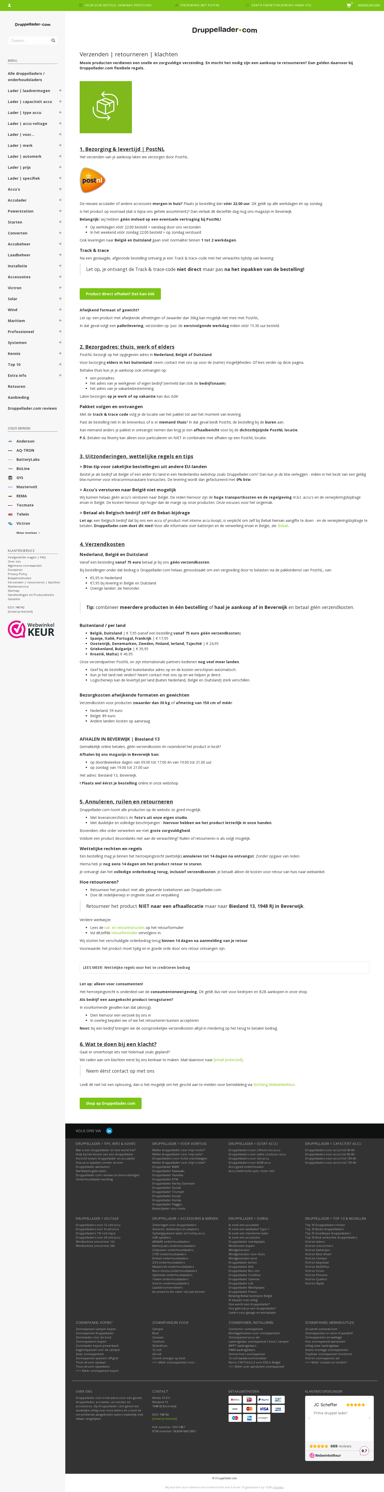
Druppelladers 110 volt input (95, 1233)
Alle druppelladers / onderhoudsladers (26, 76)
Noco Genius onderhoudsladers (174, 1271)
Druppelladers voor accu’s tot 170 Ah (330, 1162)
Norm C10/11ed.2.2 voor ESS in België (255, 1362)
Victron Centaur (316, 1258)
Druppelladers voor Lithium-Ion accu (254, 1150)
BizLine (23, 468)
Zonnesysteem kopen (91, 1341)
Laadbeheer (19, 254)
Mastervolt (26, 486)
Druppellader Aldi (241, 1266)
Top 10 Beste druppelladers (324, 1229)
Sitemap (13, 591)
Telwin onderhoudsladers (170, 1279)
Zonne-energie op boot (168, 1358)
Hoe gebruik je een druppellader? (252, 1308)
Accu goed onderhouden (246, 1167)
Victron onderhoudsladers (170, 1283)
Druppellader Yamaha (167, 1175)
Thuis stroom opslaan (91, 1362)
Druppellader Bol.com (244, 1271)
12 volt (156, 1350)
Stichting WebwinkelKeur (274, 1084)
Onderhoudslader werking (94, 1179)
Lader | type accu (24, 112)
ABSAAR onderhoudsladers (171, 1241)
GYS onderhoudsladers (168, 1262)
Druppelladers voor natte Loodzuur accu (257, 1154)
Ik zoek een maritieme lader (249, 1233)
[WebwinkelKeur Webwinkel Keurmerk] (40, 629)
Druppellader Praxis (243, 1292)
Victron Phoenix (316, 1275)
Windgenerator (239, 1250)
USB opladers (161, 1237)
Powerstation (20, 211)
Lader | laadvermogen (29, 90)
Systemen (17, 342)
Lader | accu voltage (27, 123)
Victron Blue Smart (318, 1254)
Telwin (22, 514)
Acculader (17, 200)
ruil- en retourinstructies (124, 927)
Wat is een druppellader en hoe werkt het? (106, 1150)
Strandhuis (159, 1346)
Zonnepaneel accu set (244, 1337)
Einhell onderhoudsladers (170, 1258)
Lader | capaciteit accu (30, 101)
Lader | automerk (25, 156)
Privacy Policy (17, 574)
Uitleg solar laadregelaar (322, 1346)
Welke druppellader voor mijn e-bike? (178, 1162)
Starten (15, 222)
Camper (158, 1329)
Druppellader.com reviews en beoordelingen (107, 1175)
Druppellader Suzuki (166, 1187)
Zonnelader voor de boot (93, 1337)
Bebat (283, 525)
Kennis (14, 353)
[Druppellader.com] (32, 25)
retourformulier (124, 932)
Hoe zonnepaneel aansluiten (325, 1341)
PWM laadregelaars (242, 1350)
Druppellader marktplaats (247, 1241)
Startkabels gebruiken (91, 1171)
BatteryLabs (28, 459)
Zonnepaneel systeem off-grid (97, 1358)
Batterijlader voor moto (168, 1208)
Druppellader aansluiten (93, 1167)
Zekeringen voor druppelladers (174, 1225)
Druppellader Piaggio (167, 1204)
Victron (14, 287)
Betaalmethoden (19, 578)
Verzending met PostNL (200, 5)
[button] (60, 91)
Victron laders (315, 1241)
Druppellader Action (243, 1262)
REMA (21, 495)
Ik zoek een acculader (244, 1225)
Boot (155, 1333)
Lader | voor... (21, 134)
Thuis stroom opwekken (93, 1366)
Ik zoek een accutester (244, 1237)
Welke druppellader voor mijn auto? (177, 1154)
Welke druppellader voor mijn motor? (178, 1150)
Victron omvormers (319, 1246)
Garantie (14, 599)
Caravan (158, 1337)
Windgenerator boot (243, 1258)
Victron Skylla (314, 1283)
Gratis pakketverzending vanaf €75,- (282, 5)
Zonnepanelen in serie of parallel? (329, 1333)
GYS (19, 477)
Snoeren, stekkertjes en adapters (175, 1229)
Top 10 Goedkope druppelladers (328, 1233)
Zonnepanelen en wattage (323, 1337)
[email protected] (228, 1059)
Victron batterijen (317, 1250)
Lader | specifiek (24, 178)
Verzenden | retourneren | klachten (34, 582)
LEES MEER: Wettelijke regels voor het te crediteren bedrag (136, 967)
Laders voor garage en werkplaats (252, 1312)
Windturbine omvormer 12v (95, 1241)
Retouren (16, 386)
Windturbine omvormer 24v (95, 1246)
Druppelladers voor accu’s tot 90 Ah (330, 1154)
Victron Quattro (316, 1279)
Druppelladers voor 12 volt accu (98, 1225)
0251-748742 (16, 607)
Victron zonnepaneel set (322, 1358)
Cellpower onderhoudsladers (172, 1250)
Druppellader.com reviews (32, 408)
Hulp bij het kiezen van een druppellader (104, 1154)
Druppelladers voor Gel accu (249, 1158)
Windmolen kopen (241, 1246)
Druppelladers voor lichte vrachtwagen (179, 1158)
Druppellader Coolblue (245, 1275)
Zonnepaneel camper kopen (96, 1329)
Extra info (17, 375)
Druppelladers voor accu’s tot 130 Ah (330, 1158)
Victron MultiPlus (317, 1266)
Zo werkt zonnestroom (321, 1329)
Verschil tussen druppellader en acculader (105, 1158)
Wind (12, 309)
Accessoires (19, 276)
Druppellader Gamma (244, 1279)
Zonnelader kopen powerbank (97, 1346)
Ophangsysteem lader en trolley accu (178, 1233)
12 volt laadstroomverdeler (248, 1358)
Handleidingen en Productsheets (31, 595)
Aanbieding (18, 397)
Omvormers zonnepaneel (247, 1354)
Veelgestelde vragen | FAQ (27, 557)
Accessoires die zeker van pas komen (178, 1292)
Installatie (17, 265)
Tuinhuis (158, 1341)
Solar (12, 298)
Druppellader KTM (165, 1179)
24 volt (156, 1354)
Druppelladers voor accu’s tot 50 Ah (330, 1150)
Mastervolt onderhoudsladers (173, 1266)
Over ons (14, 561)
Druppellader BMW (165, 1167)
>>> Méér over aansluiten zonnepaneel (256, 1366)
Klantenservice (18, 586)
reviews (277, 1487)
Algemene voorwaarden (25, 565)
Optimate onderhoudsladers (172, 1275)
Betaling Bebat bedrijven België (250, 1296)
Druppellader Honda (166, 1200)
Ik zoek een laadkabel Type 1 (249, 1229)
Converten (17, 233)
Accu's (14, 189)
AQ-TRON (25, 450)
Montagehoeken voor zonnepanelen (254, 1333)
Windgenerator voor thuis (247, 1254)
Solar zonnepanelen (90, 1354)
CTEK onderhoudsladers (169, 1254)
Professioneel (21, 331)
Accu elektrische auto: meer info (252, 1171)
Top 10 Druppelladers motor (325, 1225)
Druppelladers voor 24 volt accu (98, 1237)
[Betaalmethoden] (235, 1400)
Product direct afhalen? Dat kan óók (120, 293)
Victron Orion (314, 1271)
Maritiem (16, 320)
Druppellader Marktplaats (246, 1287)
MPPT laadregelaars (242, 1346)
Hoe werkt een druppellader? (249, 1304)
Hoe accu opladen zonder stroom (99, 1162)
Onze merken (19, 428)
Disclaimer (15, 570)
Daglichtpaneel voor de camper (98, 1350)
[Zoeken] (52, 37)
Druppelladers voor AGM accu (250, 1162)
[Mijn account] (9, 4)
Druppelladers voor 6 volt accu (97, 1229)
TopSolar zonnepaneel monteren (328, 1354)
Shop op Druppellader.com (110, 1103)
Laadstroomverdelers (167, 1287)
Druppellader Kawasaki (168, 1171)
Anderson (25, 441)
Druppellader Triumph (168, 1192)
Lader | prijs (19, 167)
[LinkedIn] (109, 1130)
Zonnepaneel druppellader (95, 1333)
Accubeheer (19, 243)
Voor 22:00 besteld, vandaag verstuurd (118, 5)
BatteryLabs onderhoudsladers (173, 1246)
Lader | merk (20, 145)
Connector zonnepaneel (246, 1329)
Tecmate (25, 505)
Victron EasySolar (317, 1262)
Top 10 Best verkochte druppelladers (331, 1237)
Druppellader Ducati (166, 1196)
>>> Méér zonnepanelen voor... (174, 1362)
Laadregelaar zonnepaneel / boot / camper (259, 1341)
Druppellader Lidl (241, 1283)
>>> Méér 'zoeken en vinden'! (326, 1362)
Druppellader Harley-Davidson (173, 1183)
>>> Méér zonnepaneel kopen (97, 1371)
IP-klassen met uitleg (243, 1300)
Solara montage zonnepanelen (326, 1350)
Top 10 (14, 364)
